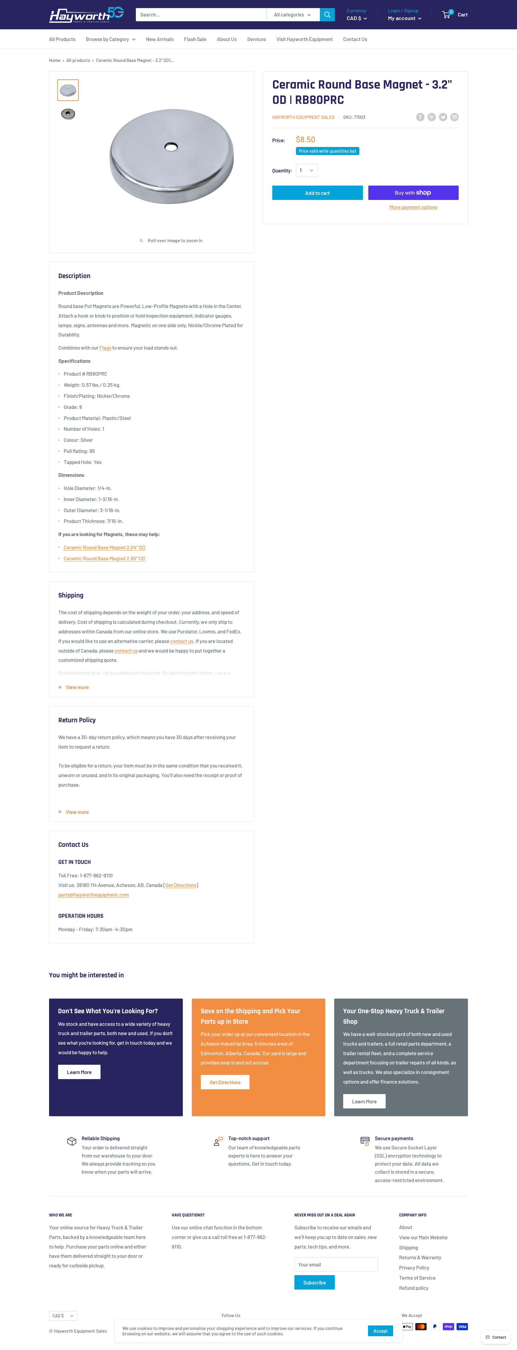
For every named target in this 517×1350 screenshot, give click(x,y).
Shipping (408, 1247)
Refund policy (413, 1288)
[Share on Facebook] (420, 117)
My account (402, 18)
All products (78, 60)
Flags (105, 348)
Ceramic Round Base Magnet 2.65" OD (104, 558)
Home (54, 60)
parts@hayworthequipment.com (93, 894)
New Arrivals (160, 39)
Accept (380, 1331)
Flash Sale (195, 39)
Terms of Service (417, 1278)
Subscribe (314, 1282)
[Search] (327, 14)
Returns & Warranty (420, 1257)
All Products (62, 39)
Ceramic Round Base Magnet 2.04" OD (104, 547)
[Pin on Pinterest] (432, 117)
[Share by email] (454, 117)
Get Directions (180, 885)
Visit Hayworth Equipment (304, 39)
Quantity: (282, 170)
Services (256, 39)
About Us (227, 39)
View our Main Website (423, 1237)
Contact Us (355, 39)
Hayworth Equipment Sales (303, 117)
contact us (181, 641)
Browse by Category (107, 39)
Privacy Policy (414, 1267)
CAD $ (58, 1315)
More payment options (413, 207)
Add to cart (317, 193)
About (405, 1227)
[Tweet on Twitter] (443, 117)
